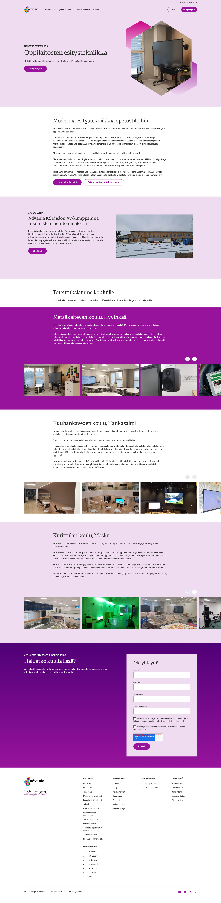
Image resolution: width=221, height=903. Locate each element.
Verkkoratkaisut (89, 823)
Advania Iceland (90, 868)
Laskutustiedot (178, 796)
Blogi (115, 788)
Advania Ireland (89, 872)
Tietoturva (87, 792)
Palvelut (48, 9)
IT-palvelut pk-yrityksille (93, 839)
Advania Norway (90, 860)
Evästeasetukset (58, 891)
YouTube (179, 892)
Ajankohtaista (64, 9)
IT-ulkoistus (88, 783)
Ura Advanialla (83, 9)
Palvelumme (88, 778)
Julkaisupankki (119, 804)
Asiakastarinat (119, 792)
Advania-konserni (90, 846)
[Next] (194, 359)
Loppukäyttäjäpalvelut (92, 800)
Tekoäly (86, 804)
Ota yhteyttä (189, 9)
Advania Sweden (90, 856)
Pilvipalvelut (88, 788)
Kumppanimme (178, 783)
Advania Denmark (90, 864)
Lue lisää (37, 251)
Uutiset (116, 783)
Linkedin (190, 892)
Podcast (116, 800)
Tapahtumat (118, 796)
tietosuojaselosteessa (176, 726)
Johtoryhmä (177, 792)
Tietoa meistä (177, 778)
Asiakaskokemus (90, 835)
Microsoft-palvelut (91, 808)
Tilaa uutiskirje (119, 808)
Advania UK (88, 876)
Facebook (185, 892)
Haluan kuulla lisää (67, 182)
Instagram (195, 892)
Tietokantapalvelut (91, 819)
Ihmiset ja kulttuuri (150, 783)
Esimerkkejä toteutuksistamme (103, 182)
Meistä (96, 9)
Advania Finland (89, 852)
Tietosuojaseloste (75, 891)
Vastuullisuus (177, 788)
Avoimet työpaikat (150, 788)
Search (169, 9)
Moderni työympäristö (92, 796)
